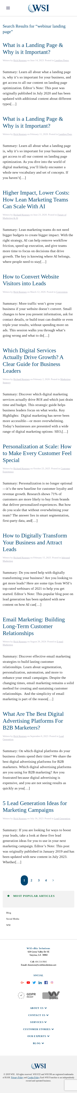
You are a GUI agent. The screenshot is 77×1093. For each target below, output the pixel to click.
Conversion (62, 292)
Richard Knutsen (21, 214)
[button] (8, 8)
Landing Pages (61, 60)
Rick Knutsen (20, 60)
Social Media (12, 918)
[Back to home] (38, 8)
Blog (8, 912)
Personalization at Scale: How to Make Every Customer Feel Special (37, 453)
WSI (8, 925)
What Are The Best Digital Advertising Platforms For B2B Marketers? (33, 721)
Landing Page (65, 134)
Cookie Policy (34, 1077)
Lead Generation (62, 818)
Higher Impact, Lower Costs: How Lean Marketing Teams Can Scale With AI (36, 199)
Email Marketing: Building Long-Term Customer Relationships (34, 626)
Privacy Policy (17, 1077)
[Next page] (53, 880)
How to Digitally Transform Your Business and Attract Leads (35, 542)
